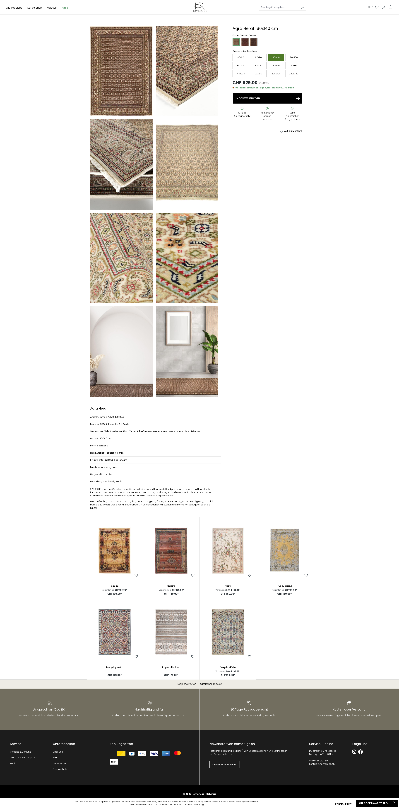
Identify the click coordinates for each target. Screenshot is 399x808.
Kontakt (14, 763)
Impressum (59, 763)
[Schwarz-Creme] (253, 42)
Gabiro (115, 586)
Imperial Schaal (171, 667)
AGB (55, 757)
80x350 (258, 65)
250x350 (293, 73)
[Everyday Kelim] (114, 632)
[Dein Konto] (383, 7)
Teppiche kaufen (186, 684)
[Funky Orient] (284, 551)
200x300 (276, 73)
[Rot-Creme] (245, 42)
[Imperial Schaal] (171, 632)
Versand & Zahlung (20, 751)
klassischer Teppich (211, 684)
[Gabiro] (114, 551)
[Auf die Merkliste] (136, 575)
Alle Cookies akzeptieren (373, 803)
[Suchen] (302, 7)
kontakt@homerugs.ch (322, 763)
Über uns (58, 751)
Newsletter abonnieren (224, 764)
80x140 (276, 57)
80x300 (241, 65)
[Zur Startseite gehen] (199, 7)
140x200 (240, 73)
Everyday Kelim (114, 667)
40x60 (240, 57)
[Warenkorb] (390, 7)
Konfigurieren (343, 804)
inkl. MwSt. (264, 83)
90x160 (276, 65)
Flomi (228, 586)
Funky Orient (284, 586)
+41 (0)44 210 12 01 (318, 760)
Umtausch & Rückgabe (23, 757)
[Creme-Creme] (236, 42)
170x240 (258, 73)
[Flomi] (228, 551)
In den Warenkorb (248, 98)
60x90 (258, 57)
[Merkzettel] (376, 7)
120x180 (294, 65)
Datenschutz (60, 769)
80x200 (294, 57)
